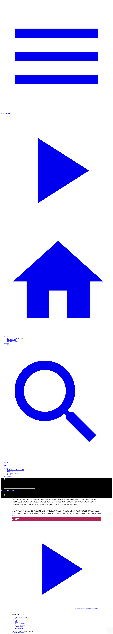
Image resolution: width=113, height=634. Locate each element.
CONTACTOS (7, 344)
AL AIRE (6, 336)
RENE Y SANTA (11, 340)
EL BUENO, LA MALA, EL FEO (15, 338)
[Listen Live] (56, 567)
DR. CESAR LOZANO (12, 341)
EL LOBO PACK (8, 343)
